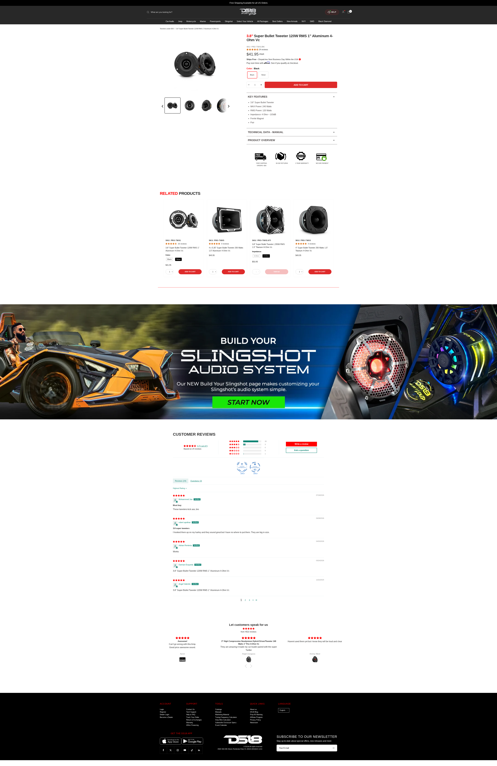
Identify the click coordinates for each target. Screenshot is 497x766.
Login (162, 709)
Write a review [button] (301, 444)
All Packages (262, 21)
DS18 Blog (254, 712)
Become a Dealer (166, 717)
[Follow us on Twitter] (170, 750)
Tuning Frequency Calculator (226, 717)
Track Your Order (192, 717)
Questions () (196, 481)
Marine (203, 21)
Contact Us (190, 709)
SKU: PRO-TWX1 (173, 240)
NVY (304, 21)
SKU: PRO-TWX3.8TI (261, 240)
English (282, 710)
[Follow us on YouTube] (184, 750)
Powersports (215, 21)
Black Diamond (324, 21)
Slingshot (229, 21)
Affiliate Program (256, 717)
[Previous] (162, 106)
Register (163, 712)
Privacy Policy (255, 720)
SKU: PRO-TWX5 (216, 240)
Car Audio (170, 21)
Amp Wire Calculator (223, 720)
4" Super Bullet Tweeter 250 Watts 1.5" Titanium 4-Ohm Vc (311, 249)
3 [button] (249, 600)
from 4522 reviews (248, 632)
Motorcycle (191, 21)
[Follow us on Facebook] (163, 750)
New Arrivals (292, 21)
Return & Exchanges (194, 720)
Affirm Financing (192, 725)
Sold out (277, 272)
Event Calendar (221, 725)
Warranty (189, 723)
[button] (253, 49)
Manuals (218, 712)
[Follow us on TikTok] (191, 750)
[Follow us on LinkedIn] (199, 750)
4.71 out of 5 (202, 446)
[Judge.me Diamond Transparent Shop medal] (255, 467)
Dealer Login (164, 715)
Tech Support (191, 712)
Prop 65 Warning (256, 715)
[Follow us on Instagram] (177, 750)
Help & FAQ (190, 715)
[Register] (333, 748)
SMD (312, 21)
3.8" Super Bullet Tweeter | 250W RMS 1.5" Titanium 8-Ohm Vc (268, 245)
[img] (179, 495)
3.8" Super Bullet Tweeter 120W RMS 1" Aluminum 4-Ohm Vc (182, 249)
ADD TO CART (190, 272)
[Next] (228, 106)
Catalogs (218, 709)
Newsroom (254, 723)
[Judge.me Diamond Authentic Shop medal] (242, 467)
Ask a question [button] (301, 450)
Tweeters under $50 (167, 29)
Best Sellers (277, 21)
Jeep (180, 21)
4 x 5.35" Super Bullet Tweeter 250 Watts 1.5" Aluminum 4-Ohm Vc (226, 249)
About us (253, 709)
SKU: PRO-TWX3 (303, 240)
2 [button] (245, 600)
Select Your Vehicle (245, 21)
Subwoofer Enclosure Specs (225, 723)
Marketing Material (222, 715)
